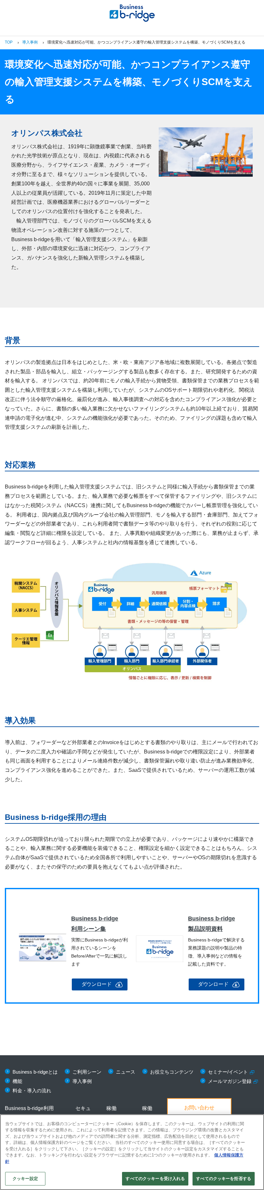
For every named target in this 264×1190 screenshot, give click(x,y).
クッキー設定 (25, 1178)
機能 (17, 1081)
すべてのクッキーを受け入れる (155, 1178)
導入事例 (30, 42)
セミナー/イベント (228, 1072)
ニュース (125, 1072)
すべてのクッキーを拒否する (223, 1178)
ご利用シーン (86, 1072)
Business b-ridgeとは (35, 1072)
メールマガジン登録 (229, 1081)
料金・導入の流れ (32, 1090)
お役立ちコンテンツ (171, 1072)
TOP (9, 42)
